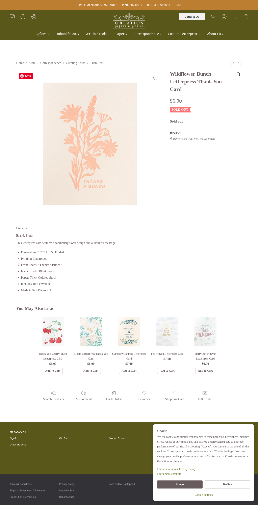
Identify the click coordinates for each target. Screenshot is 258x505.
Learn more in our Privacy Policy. (176, 469)
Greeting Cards (75, 63)
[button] (129, 21)
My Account (84, 399)
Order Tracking (18, 444)
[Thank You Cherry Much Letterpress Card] (52, 331)
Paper (120, 34)
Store (32, 63)
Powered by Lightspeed (122, 484)
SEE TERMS (174, 5)
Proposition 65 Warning (23, 497)
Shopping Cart (174, 399)
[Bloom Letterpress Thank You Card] (90, 331)
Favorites (144, 399)
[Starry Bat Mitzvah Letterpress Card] (205, 331)
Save (28, 75)
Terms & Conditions (21, 484)
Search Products (53, 399)
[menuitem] (233, 63)
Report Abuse (66, 497)
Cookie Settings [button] (204, 494)
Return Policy (66, 490)
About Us (214, 34)
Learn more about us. (169, 473)
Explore (40, 34)
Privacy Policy (66, 484)
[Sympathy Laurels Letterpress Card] (129, 331)
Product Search (117, 438)
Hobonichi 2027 (67, 34)
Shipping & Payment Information (28, 490)
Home (20, 63)
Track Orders (114, 399)
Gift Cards (204, 399)
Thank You (97, 63)
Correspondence (147, 34)
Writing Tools (96, 34)
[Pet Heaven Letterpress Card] (167, 331)
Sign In (13, 438)
